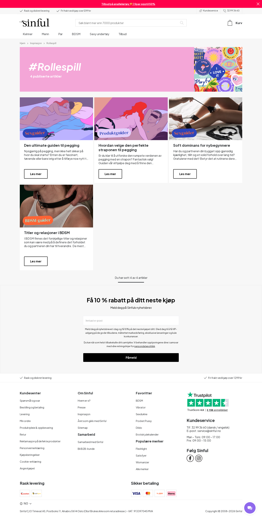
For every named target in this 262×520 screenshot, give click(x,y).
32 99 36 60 (233, 10)
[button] (258, 3)
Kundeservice (210, 10)
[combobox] (127, 22)
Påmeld (131, 357)
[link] (22, 43)
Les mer (36, 174)
